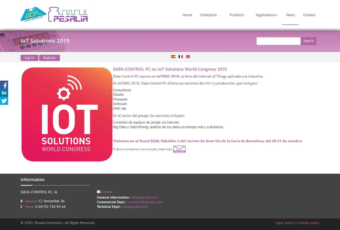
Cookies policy (308, 223)
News (290, 15)
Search (308, 41)
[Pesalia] (54, 14)
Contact (309, 15)
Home (187, 15)
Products (237, 15)
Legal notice (284, 223)
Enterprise (209, 15)
